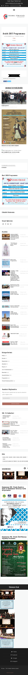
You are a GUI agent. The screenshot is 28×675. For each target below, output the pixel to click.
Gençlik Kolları (6, 375)
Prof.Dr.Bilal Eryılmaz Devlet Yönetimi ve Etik (7, 439)
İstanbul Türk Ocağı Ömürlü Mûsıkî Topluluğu (14, 293)
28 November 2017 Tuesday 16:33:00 (14, 36)
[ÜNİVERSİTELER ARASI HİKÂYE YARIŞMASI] (14, 144)
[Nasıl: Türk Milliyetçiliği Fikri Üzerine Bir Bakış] (6, 329)
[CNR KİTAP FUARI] (6, 338)
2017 (7, 78)
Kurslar (4, 358)
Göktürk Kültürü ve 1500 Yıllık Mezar (6, 417)
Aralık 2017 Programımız (14, 33)
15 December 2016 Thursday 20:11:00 (9, 107)
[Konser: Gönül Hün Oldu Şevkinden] (6, 307)
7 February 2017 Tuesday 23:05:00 (9, 147)
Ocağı (14, 40)
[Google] (6, 5)
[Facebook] (4, 5)
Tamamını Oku (14, 75)
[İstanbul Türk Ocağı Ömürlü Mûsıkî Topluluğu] (6, 302)
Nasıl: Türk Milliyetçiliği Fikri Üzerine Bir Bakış (14, 326)
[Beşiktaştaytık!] (14, 104)
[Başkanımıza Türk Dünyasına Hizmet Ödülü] (6, 288)
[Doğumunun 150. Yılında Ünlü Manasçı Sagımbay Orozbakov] (14, 576)
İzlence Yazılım (10, 672)
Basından (4, 372)
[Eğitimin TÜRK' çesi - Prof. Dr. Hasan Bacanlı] (6, 345)
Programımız (12, 78)
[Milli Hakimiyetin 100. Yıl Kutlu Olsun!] (11, 150)
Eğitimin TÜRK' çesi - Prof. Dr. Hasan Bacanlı (14, 343)
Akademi (4, 364)
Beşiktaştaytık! (5, 105)
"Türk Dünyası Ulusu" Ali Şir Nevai (13, 244)
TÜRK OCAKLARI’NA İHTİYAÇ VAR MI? (14, 313)
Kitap (3, 355)
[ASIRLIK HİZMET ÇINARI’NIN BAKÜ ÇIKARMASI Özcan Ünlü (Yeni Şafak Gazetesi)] (6, 239)
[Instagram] (8, 5)
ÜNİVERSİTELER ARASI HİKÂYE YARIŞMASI (10, 145)
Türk (14, 38)
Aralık (4, 78)
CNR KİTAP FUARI (14, 333)
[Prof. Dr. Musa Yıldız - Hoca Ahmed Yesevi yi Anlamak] (6, 434)
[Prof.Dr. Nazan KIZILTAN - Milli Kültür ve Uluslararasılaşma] (6, 426)
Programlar (5, 378)
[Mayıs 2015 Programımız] (6, 267)
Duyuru (4, 366)
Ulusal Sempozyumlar (7, 380)
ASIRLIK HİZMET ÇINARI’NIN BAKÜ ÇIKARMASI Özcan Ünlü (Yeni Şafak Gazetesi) (14, 237)
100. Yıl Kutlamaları (7, 369)
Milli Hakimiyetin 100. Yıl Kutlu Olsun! (10, 152)
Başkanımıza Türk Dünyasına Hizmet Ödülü (14, 286)
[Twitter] (2, 5)
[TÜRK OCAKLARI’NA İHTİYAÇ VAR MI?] (6, 321)
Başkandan (5, 361)
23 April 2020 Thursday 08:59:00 (9, 153)
